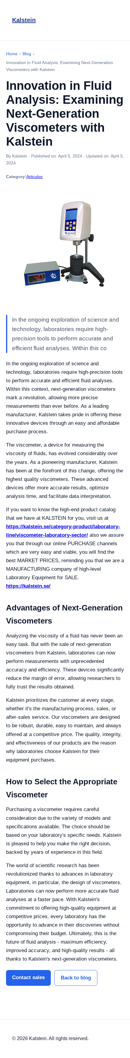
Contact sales (28, 977)
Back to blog (76, 978)
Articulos (34, 176)
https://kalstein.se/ (28, 586)
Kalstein (24, 20)
